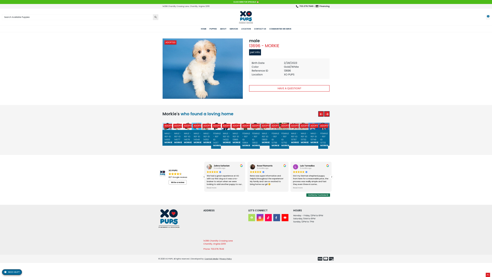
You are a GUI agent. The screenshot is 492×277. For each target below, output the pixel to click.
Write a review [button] (177, 182)
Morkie (168, 142)
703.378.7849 (306, 6)
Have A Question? (289, 88)
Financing (324, 6)
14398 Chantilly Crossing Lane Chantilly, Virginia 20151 (218, 242)
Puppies (213, 29)
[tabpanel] (289, 68)
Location (246, 29)
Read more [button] (211, 188)
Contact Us (260, 29)
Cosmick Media (211, 259)
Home (203, 29)
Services (234, 29)
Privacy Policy (226, 259)
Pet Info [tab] (255, 52)
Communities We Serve (280, 29)
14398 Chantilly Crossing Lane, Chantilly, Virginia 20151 (186, 6)
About (223, 29)
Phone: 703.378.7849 (213, 249)
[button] (332, 177)
